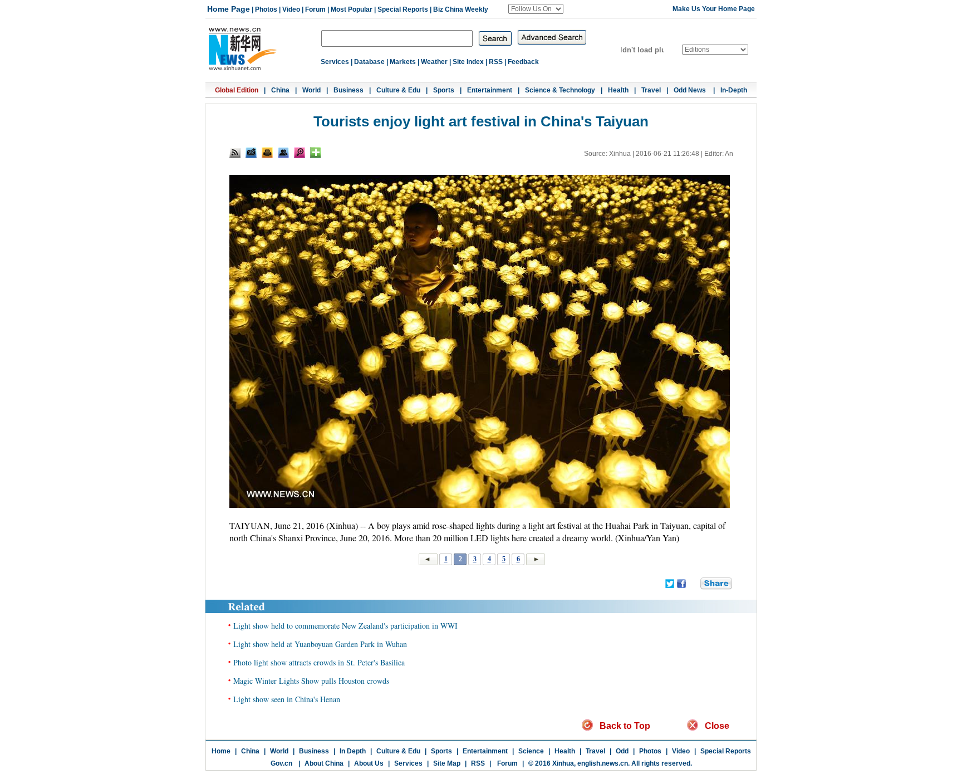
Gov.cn (281, 763)
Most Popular (351, 9)
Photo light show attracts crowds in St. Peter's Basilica (319, 662)
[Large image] (299, 152)
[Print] (267, 152)
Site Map (446, 763)
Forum (315, 9)
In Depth (353, 751)
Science (531, 751)
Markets (403, 62)
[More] (315, 152)
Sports (443, 90)
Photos (266, 9)
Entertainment (489, 90)
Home (221, 751)
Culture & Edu (398, 90)
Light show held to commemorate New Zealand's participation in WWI (345, 625)
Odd (622, 751)
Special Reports (402, 9)
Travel (651, 90)
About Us (369, 763)
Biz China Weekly (460, 9)
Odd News (691, 90)
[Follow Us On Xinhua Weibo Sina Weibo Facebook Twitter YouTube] (535, 9)
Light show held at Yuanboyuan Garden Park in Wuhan (320, 644)
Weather (434, 62)
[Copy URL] (283, 152)
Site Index (468, 62)
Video (291, 9)
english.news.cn (602, 763)
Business (348, 90)
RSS (496, 62)
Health (618, 90)
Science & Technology (560, 90)
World (311, 90)
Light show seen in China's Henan (286, 699)
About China (324, 763)
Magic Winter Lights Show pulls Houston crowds (311, 680)
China (280, 90)
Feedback (523, 62)
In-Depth (733, 90)
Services (335, 62)
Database (369, 62)
